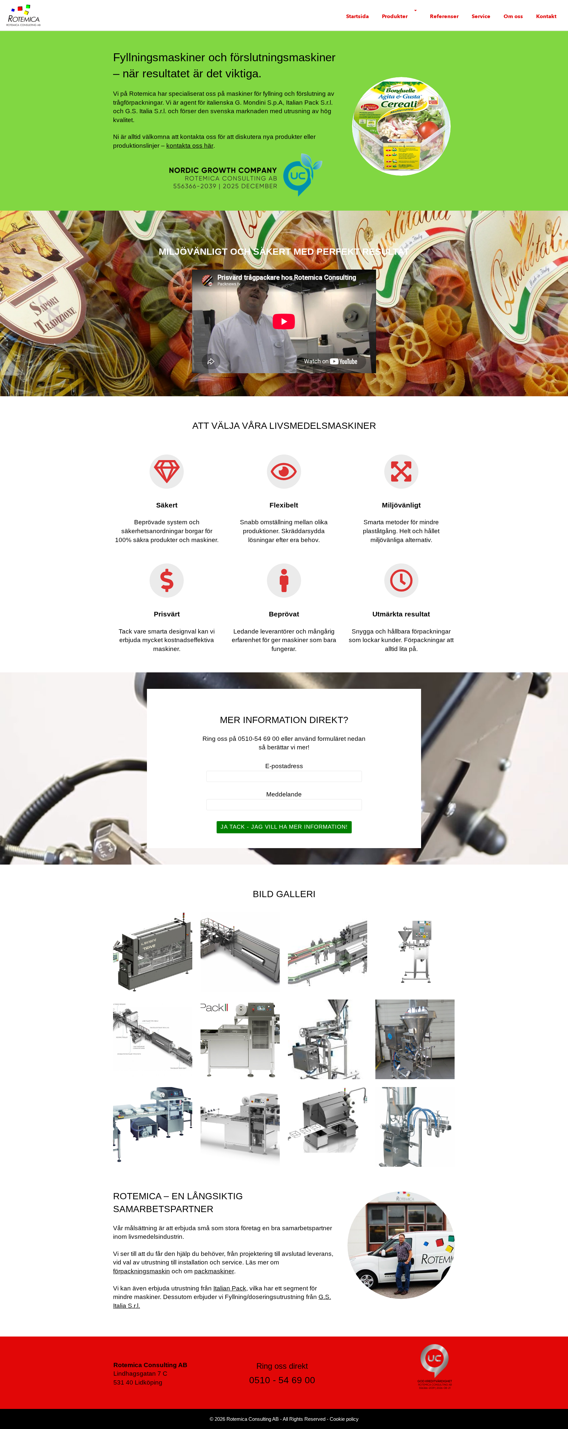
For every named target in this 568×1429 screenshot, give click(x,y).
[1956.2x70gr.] (415, 1039)
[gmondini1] (240, 951)
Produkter (395, 16)
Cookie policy (344, 1419)
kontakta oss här (189, 145)
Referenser (444, 16)
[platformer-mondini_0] (327, 1126)
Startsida (357, 16)
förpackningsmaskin (141, 1271)
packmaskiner (214, 1271)
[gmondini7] (415, 951)
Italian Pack (229, 1288)
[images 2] (327, 1039)
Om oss (513, 16)
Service (481, 16)
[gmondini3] (327, 951)
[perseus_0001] (240, 1126)
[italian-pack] (240, 1039)
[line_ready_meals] (152, 1039)
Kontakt (546, 16)
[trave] (152, 951)
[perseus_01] (152, 1126)
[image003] (415, 1126)
